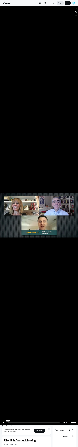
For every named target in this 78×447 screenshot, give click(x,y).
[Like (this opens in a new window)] (75, 8)
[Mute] (61, 422)
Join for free (39, 431)
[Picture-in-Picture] (67, 422)
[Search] (40, 3)
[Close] (49, 429)
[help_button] (45, 3)
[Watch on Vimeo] (73, 422)
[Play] (3, 422)
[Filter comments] (72, 436)
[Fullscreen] (69, 422)
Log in (60, 3)
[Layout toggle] (72, 430)
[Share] (75, 16)
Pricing (51, 3)
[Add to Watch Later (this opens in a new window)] (75, 12)
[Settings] (64, 422)
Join (67, 3)
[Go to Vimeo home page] (6, 3)
